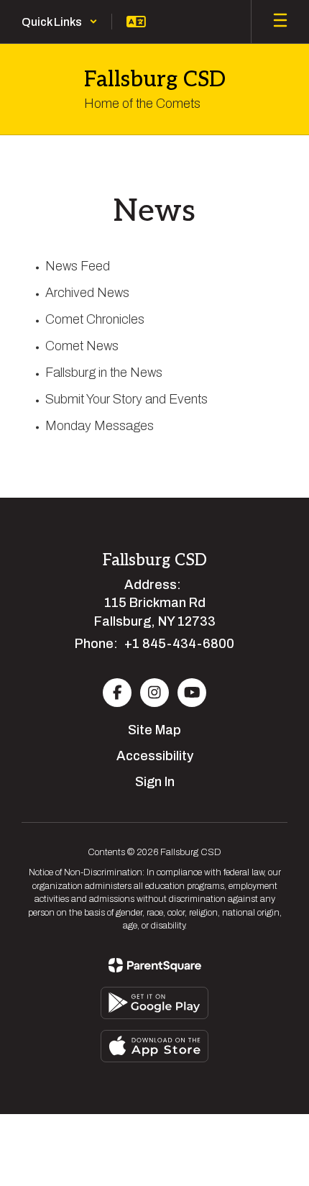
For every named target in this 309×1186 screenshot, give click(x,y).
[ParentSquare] (155, 965)
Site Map (154, 730)
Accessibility (154, 756)
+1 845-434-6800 (179, 644)
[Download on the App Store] (154, 1046)
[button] (59, 21)
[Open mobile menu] (280, 21)
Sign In (155, 782)
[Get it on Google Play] (154, 1003)
